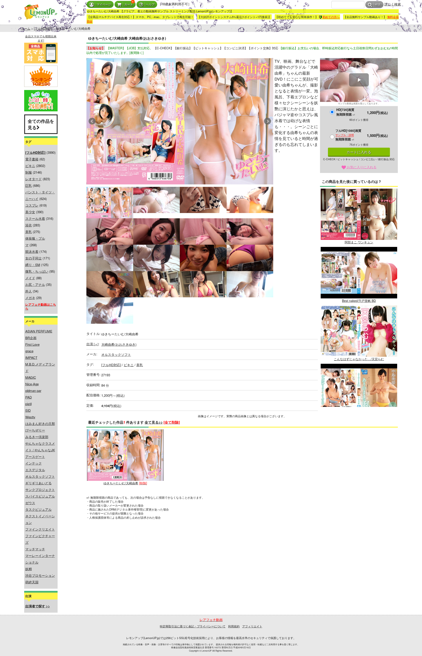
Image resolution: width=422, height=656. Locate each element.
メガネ (30, 297)
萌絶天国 (31, 582)
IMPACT (31, 357)
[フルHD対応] (43, 28)
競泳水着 (31, 251)
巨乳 (28, 185)
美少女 (30, 211)
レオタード (33, 178)
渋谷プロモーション (40, 575)
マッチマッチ (35, 549)
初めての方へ (331, 17)
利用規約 (234, 626)
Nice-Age (32, 384)
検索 (378, 4)
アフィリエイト (252, 626)
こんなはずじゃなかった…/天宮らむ (359, 359)
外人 (28, 291)
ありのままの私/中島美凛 (359, 417)
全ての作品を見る (41, 124)
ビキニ (30, 165)
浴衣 (28, 225)
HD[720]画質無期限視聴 (345, 111)
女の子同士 (33, 258)
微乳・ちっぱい (36, 271)
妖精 (28, 568)
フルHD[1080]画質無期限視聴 (348, 134)
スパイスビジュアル (40, 496)
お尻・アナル (35, 284)
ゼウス (30, 502)
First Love (32, 344)
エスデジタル (35, 469)
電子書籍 (31, 159)
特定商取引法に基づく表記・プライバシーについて (193, 626)
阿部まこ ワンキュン (359, 242)
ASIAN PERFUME (38, 331)
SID (28, 410)
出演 (92, 344)
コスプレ (31, 205)
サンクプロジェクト (40, 489)
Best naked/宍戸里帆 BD (359, 300)
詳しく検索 (392, 4)
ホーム (25, 28)
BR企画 (30, 337)
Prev (92, 121)
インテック (33, 463)
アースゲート (35, 456)
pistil (28, 403)
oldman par (33, 390)
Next (267, 121)
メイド (30, 278)
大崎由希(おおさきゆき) (118, 344)
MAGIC (30, 377)
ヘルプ (150, 4)
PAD (28, 397)
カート (128, 4)
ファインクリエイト (40, 529)
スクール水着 (35, 218)
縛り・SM (32, 264)
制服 (28, 172)
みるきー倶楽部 (36, 436)
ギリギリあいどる (38, 483)
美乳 (28, 231)
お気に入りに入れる (361, 167)
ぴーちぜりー (35, 430)
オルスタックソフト (40, 476)
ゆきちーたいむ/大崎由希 (121, 483)
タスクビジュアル (38, 509)
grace (29, 351)
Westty (30, 417)
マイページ (104, 4)
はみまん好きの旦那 (40, 423)
